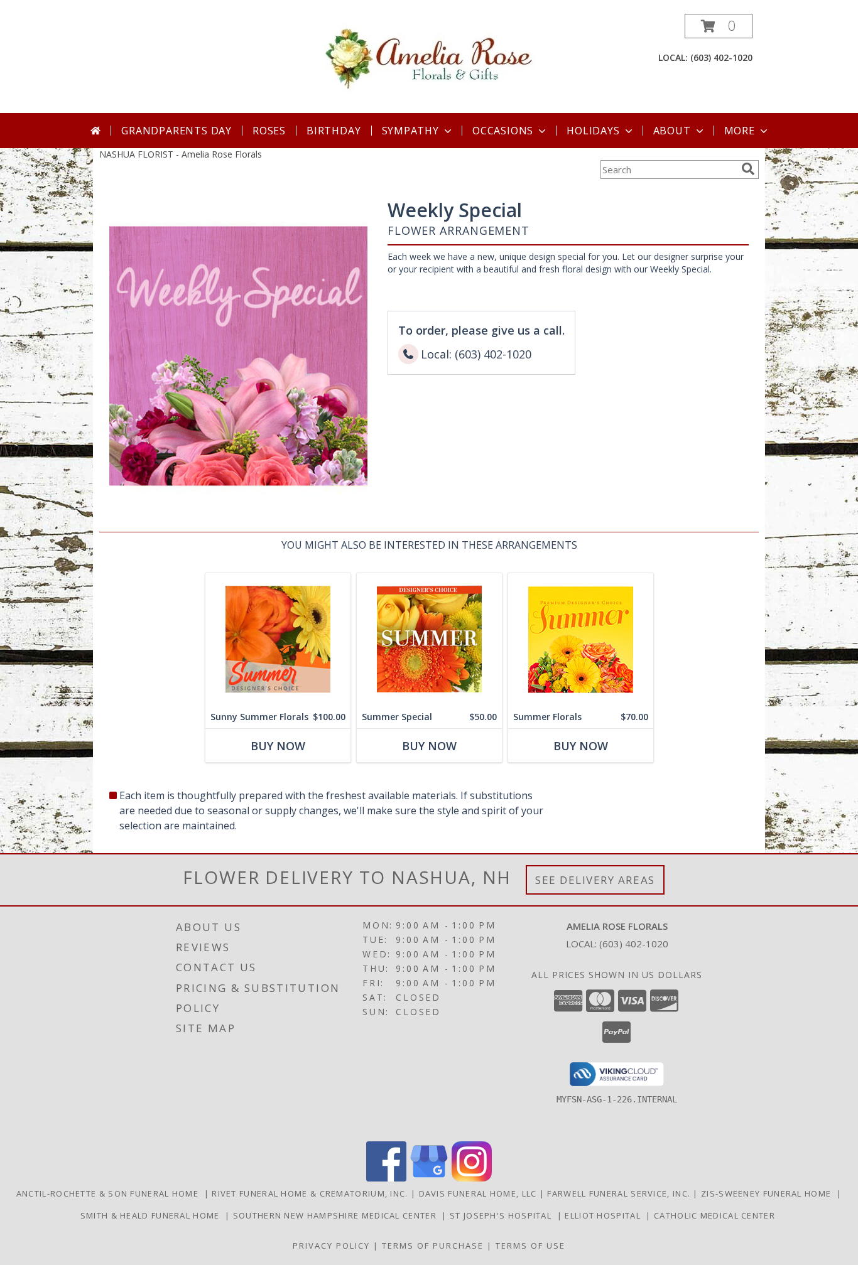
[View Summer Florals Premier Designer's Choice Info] (580, 639)
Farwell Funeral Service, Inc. (620, 1193)
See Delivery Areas (595, 880)
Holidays (593, 130)
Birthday (334, 130)
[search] (748, 169)
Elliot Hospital (605, 1215)
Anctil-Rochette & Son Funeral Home (110, 1193)
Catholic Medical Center (716, 1215)
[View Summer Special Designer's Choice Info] (429, 639)
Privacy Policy (331, 1245)
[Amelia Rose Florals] (429, 57)
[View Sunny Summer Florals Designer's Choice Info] (277, 639)
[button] (718, 26)
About (672, 130)
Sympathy (410, 130)
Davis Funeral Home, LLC (479, 1193)
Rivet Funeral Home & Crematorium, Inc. (311, 1193)
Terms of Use (530, 1245)
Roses (269, 130)
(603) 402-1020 (721, 57)
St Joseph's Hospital (503, 1215)
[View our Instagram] (472, 1178)
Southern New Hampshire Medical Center (337, 1215)
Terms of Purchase (433, 1245)
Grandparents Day (176, 130)
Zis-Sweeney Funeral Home (769, 1193)
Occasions (502, 130)
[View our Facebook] (386, 1178)
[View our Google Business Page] (429, 1178)
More (739, 130)
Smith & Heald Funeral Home (152, 1215)
